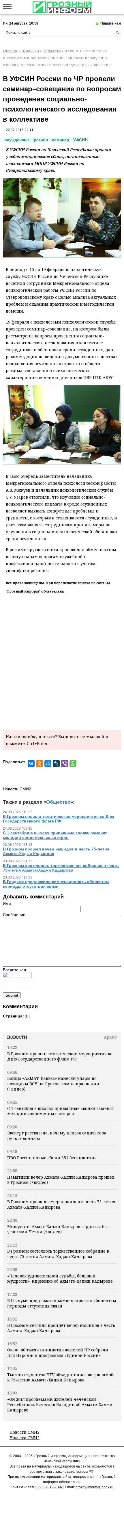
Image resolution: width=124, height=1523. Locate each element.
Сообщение (14, 914)
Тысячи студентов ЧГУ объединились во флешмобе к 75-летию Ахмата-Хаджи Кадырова (61, 1377)
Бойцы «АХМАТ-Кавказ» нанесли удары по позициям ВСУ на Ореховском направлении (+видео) (53, 1084)
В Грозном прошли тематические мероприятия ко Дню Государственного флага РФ (59, 1056)
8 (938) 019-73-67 (49, 1487)
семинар (60, 140)
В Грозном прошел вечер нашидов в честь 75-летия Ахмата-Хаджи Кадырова (61, 1204)
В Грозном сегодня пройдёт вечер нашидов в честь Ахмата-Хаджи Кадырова (61, 1328)
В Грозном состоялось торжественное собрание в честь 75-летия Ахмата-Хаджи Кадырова (58, 1253)
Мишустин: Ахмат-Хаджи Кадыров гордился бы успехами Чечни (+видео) (57, 1229)
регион (41, 140)
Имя (7, 903)
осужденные (17, 140)
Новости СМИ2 (25, 1432)
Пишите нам (110, 23)
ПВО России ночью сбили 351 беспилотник (52, 1157)
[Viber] (64, 763)
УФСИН (80, 140)
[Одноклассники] (39, 763)
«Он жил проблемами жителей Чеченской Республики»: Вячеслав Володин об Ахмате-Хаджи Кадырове (59, 1404)
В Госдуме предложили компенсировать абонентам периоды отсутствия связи (61, 1303)
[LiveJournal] (56, 763)
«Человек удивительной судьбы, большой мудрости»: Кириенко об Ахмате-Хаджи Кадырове (60, 1278)
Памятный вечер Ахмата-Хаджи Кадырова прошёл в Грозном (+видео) (60, 1179)
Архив (110, 1037)
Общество (52, 51)
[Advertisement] (62, 661)
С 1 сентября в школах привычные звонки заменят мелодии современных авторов (60, 1111)
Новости (17, 1037)
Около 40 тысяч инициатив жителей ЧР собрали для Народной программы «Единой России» (57, 1352)
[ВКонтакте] (31, 763)
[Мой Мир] (47, 763)
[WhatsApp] (72, 763)
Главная (10, 51)
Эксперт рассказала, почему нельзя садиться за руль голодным (56, 1135)
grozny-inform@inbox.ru (94, 1487)
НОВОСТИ (30, 51)
